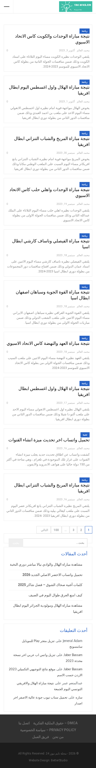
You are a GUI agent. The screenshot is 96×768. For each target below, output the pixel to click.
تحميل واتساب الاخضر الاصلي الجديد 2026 (52, 575)
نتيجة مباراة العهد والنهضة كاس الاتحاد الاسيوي (48, 343)
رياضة (84, 31)
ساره (79, 697)
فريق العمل (40, 737)
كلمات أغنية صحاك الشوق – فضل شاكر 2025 (50, 585)
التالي (44, 530)
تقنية (85, 434)
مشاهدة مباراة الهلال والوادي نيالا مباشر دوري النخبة (46, 564)
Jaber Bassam (73, 655)
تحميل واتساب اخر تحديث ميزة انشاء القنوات (49, 439)
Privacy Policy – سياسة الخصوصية (48, 730)
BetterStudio (59, 760)
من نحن (58, 737)
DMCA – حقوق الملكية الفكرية (55, 723)
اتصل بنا (24, 723)
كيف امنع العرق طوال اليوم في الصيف (55, 595)
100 (56, 530)
